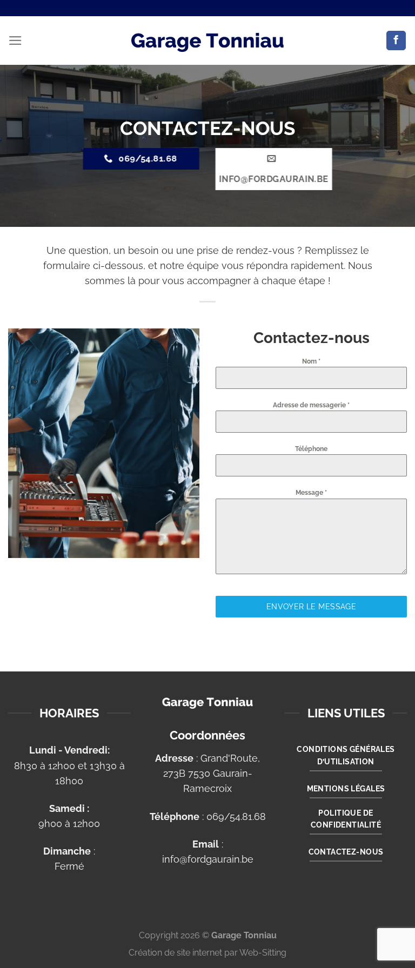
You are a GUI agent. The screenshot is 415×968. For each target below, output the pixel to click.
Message (311, 492)
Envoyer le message (311, 606)
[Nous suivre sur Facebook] (396, 41)
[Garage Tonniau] (207, 40)
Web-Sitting (262, 952)
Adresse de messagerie (311, 405)
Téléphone (311, 449)
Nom (311, 361)
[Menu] (15, 40)
